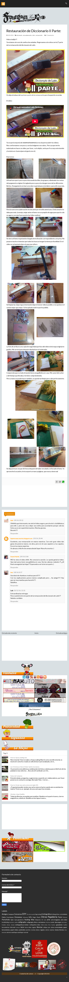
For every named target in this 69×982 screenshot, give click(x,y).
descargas (58, 922)
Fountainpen (10, 917)
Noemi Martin (14, 556)
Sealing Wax (29, 920)
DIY (24, 914)
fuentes (53, 925)
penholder (22, 930)
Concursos (18, 914)
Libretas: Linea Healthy (17, 794)
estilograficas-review (21, 925)
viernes (9, 932)
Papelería (52, 916)
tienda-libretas (59, 930)
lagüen (34, 927)
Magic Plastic (36, 917)
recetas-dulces (35, 930)
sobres (47, 930)
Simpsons (38, 920)
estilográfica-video (34, 925)
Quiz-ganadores (19, 920)
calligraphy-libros (32, 922)
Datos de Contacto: (16, 776)
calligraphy (22, 922)
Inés (11, 572)
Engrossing (38, 914)
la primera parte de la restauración (32, 95)
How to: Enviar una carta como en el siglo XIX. (24, 785)
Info (30, 917)
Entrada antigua (61, 633)
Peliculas (65, 917)
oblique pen (46, 927)
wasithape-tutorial (22, 932)
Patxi (60, 917)
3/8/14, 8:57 (17, 572)
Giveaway (18, 917)
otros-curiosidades (57, 927)
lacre (22, 927)
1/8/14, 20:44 (37, 538)
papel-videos (14, 930)
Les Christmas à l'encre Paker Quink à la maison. (25, 767)
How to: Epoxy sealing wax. (18, 757)
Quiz (12, 920)
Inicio (36, 633)
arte (48, 920)
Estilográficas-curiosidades (59, 914)
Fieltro (4, 917)
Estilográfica (46, 914)
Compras (11, 914)
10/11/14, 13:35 (19, 590)
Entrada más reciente (9, 633)
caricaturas (41, 922)
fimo (49, 925)
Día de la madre (31, 914)
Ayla (11, 520)
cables (16, 922)
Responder (14, 533)
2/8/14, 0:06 (24, 557)
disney (8, 925)
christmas (47, 922)
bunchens (11, 922)
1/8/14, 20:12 (18, 520)
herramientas (5, 927)
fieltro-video (44, 925)
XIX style (43, 920)
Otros (44, 916)
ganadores (59, 925)
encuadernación (27, 35)
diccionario (19, 35)
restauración (39, 35)
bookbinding (5, 922)
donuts (13, 925)
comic (52, 922)
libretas (39, 927)
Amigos (5, 914)
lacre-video (28, 927)
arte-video (64, 920)
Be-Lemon (30, 974)
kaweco (18, 927)
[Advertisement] (34, 648)
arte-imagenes (55, 920)
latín (33, 35)
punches (28, 930)
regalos (42, 930)
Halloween (25, 917)
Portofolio (6, 920)
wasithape (14, 932)
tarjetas (52, 930)
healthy (65, 925)
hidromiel (12, 927)
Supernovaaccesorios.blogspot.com (21, 538)
